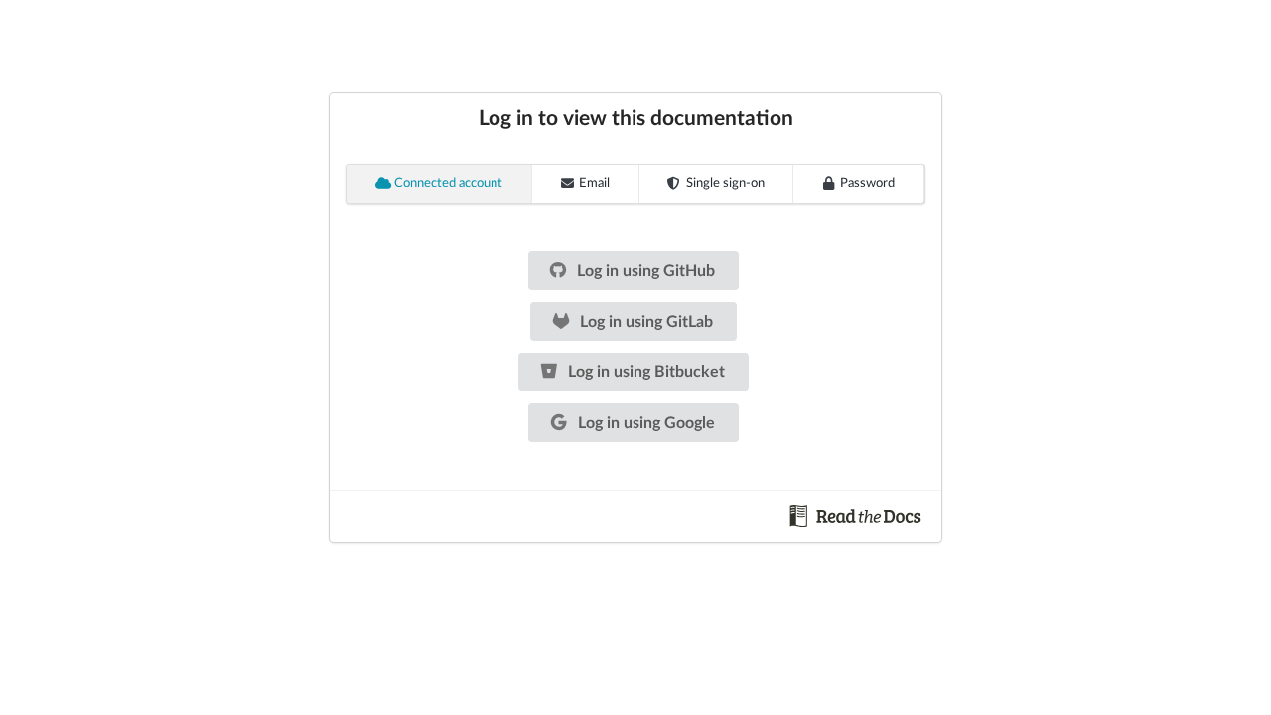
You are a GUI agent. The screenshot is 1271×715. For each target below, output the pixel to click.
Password (867, 183)
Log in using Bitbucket (644, 372)
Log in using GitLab (644, 322)
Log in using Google (644, 423)
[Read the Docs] (855, 515)
